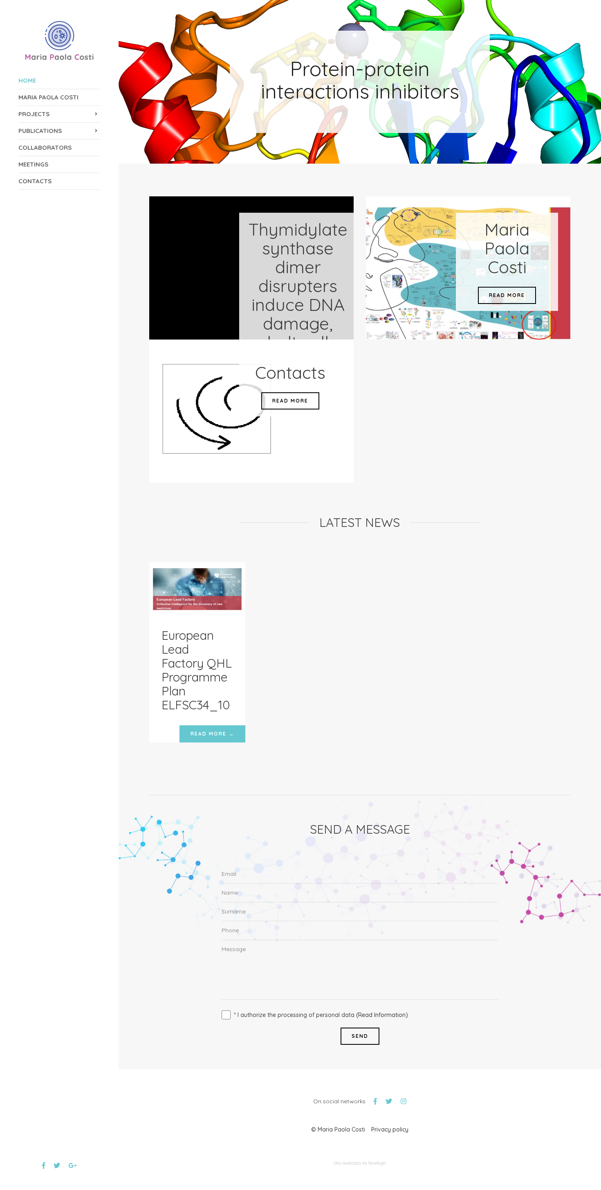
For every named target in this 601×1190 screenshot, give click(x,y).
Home (27, 80)
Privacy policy (389, 1129)
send (360, 1036)
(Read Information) (382, 1015)
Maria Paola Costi (48, 97)
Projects (33, 114)
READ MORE (507, 295)
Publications (40, 131)
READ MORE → (212, 734)
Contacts (35, 181)
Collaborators (45, 147)
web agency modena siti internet (360, 1163)
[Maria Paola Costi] (59, 40)
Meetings (33, 164)
